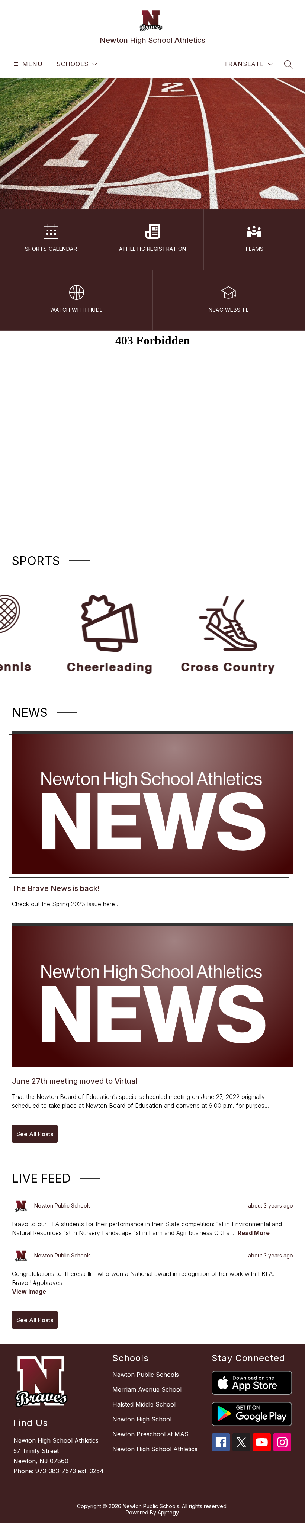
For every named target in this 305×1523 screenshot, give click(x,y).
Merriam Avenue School (147, 1389)
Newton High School (141, 1419)
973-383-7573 (55, 1471)
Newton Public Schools (145, 1374)
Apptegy (168, 1512)
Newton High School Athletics (155, 1449)
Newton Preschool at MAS (150, 1434)
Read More (254, 1233)
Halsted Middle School (144, 1404)
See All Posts (34, 1134)
